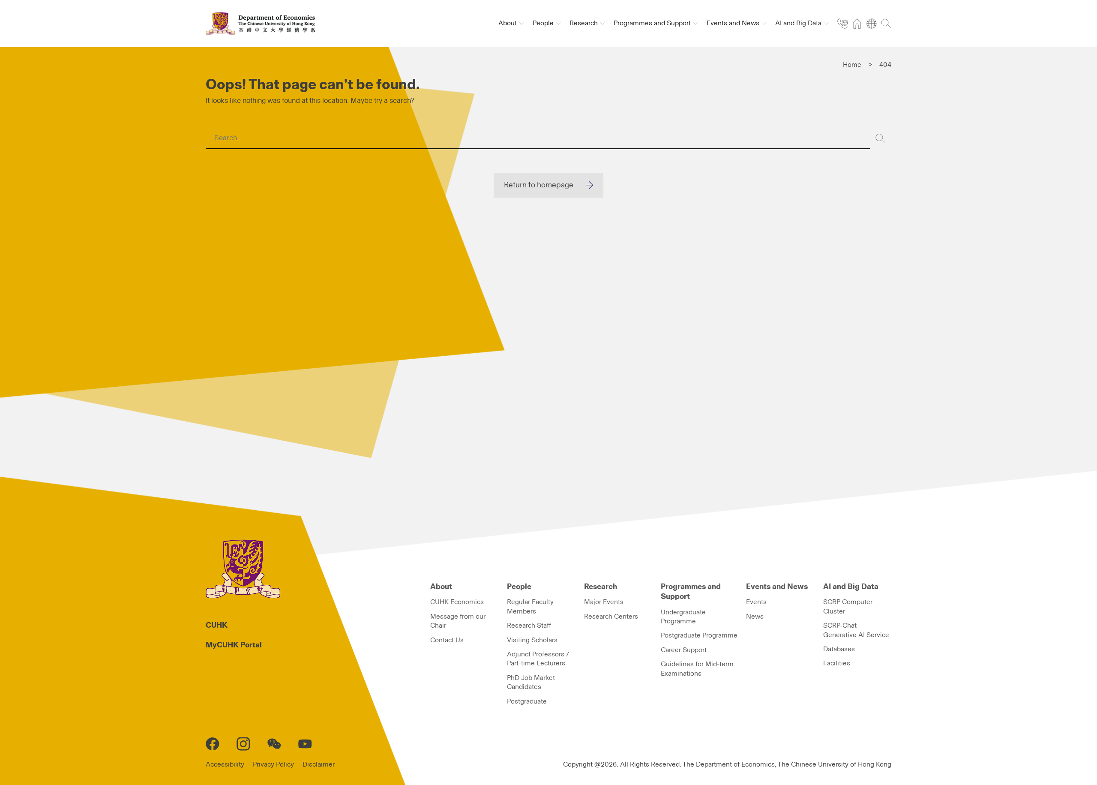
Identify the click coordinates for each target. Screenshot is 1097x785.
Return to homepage (538, 185)
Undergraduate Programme (683, 617)
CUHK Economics (457, 602)
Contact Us (447, 640)
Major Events (603, 602)
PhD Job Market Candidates (531, 682)
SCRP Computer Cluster (847, 606)
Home (852, 64)
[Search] (880, 138)
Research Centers (611, 616)
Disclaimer (319, 764)
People (519, 587)
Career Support (684, 650)
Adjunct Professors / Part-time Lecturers (538, 659)
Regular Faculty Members (530, 606)
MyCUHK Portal (234, 645)
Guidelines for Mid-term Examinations (697, 669)
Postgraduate (527, 701)
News (755, 616)
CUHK (217, 625)
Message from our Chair (458, 621)
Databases (839, 649)
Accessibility (225, 764)
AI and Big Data (850, 587)
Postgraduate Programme (699, 635)
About (441, 587)
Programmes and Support (691, 592)
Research (600, 587)
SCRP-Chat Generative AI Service (856, 630)
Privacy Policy (273, 764)
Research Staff (529, 625)
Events (756, 602)
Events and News (777, 587)
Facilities (836, 663)
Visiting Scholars (532, 640)
